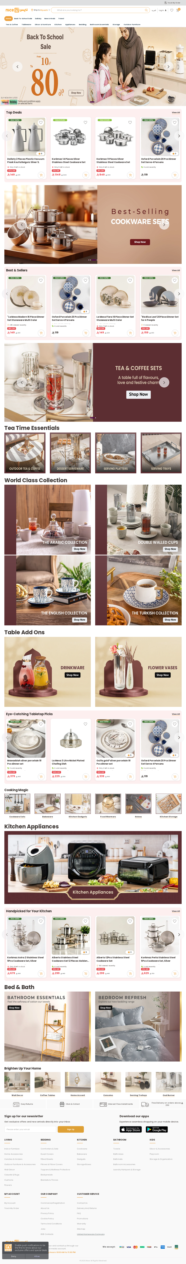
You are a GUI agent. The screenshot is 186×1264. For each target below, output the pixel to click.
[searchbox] (100, 10)
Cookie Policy (47, 1218)
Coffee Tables (47, 1095)
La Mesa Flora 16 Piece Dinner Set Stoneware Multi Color (115, 318)
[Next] (168, 67)
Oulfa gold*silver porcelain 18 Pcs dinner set (113, 762)
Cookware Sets (17, 816)
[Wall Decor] (17, 1082)
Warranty (81, 1223)
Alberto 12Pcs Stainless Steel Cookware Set (112, 959)
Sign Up (71, 1129)
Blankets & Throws (49, 1180)
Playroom (154, 1154)
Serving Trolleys (138, 1095)
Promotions (82, 1218)
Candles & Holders (13, 1159)
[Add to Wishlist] (41, 122)
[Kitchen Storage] (169, 804)
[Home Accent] (78, 1082)
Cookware (82, 1148)
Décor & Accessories (160, 1148)
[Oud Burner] (169, 1082)
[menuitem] (23, 18)
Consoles (108, 1095)
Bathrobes (118, 1154)
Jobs (43, 1229)
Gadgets (81, 1159)
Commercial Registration (53, 1203)
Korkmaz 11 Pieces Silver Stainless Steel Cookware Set (113, 160)
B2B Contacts (47, 1234)
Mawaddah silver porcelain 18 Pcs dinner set (24, 762)
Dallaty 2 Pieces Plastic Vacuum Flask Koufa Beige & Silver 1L (25, 160)
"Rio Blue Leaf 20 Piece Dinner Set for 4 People (160, 318)
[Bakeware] (47, 804)
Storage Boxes (84, 1164)
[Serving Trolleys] (138, 1082)
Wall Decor (17, 1095)
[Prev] (17, 67)
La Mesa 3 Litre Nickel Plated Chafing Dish (68, 762)
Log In (161, 10)
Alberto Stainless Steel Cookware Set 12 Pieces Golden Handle (69, 959)
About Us (45, 1208)
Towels (116, 1148)
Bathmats (117, 1159)
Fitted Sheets (47, 1159)
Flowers (8, 1185)
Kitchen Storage (168, 816)
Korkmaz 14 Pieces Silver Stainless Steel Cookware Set (68, 160)
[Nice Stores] (17, 10)
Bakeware (47, 816)
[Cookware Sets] (17, 804)
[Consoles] (108, 1082)
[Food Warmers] (108, 804)
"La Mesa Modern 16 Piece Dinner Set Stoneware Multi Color (25, 318)
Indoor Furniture (11, 1148)
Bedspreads (47, 1174)
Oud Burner (169, 1095)
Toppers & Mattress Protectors (55, 1169)
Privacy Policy (47, 1213)
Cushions (8, 1180)
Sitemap (81, 1229)
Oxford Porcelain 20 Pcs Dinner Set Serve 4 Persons (158, 160)
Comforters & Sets (49, 1148)
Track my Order (11, 1208)
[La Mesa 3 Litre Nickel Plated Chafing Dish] (71, 738)
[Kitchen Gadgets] (78, 804)
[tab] (92, 102)
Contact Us (82, 1203)
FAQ (79, 1213)
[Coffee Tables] (47, 1082)
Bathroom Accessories (124, 1164)
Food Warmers (108, 816)
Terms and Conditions (51, 1223)
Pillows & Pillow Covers (51, 1164)
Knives (138, 816)
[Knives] (138, 804)
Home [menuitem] (8, 18)
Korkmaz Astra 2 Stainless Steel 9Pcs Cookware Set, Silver (25, 959)
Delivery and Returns (87, 1208)
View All (176, 112)
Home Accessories (13, 1154)
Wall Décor (9, 1169)
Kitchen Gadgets (78, 816)
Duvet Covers (47, 1154)
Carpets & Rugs (11, 1174)
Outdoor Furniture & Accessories (20, 1164)
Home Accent (78, 1095)
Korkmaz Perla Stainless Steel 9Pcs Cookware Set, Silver (158, 959)
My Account (9, 1203)
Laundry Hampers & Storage (127, 1169)
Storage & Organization (161, 1159)
